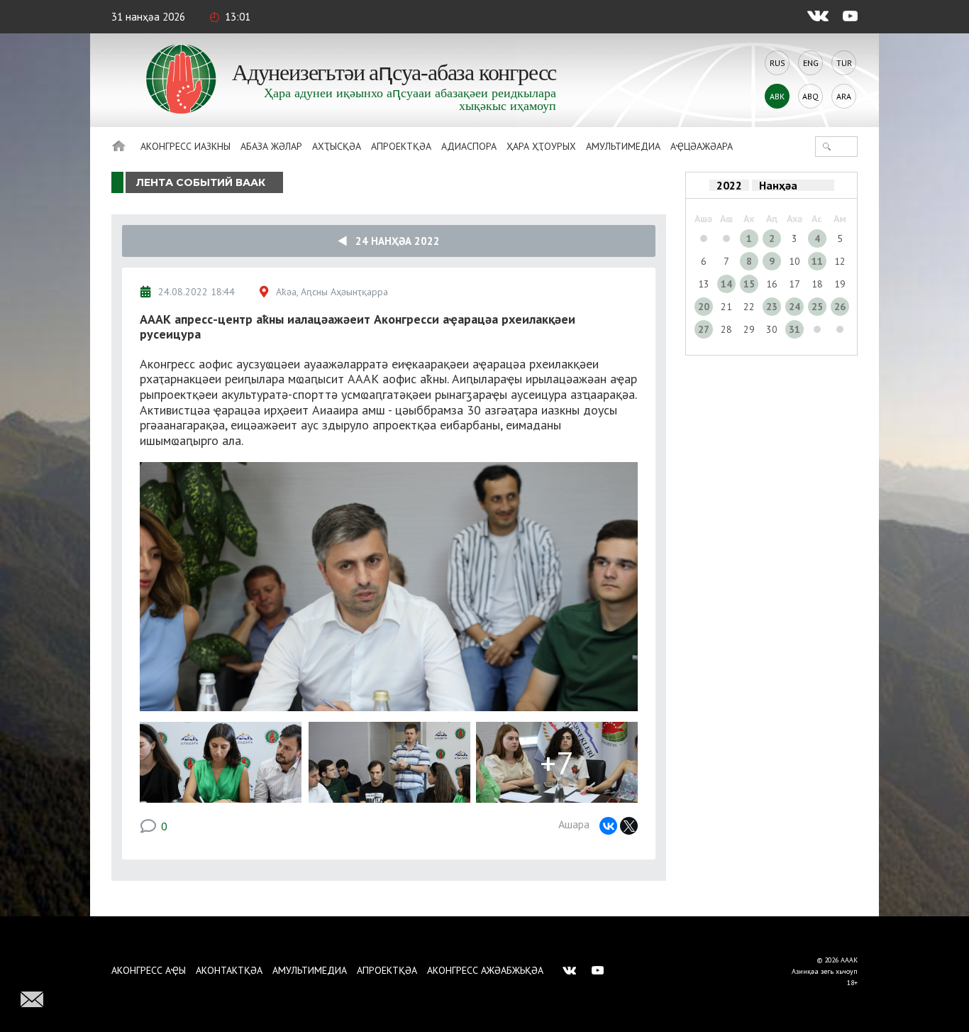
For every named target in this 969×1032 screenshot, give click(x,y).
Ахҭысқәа (336, 146)
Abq (810, 96)
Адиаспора (469, 146)
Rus (777, 62)
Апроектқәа (401, 146)
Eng (811, 62)
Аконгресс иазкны (185, 146)
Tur (844, 62)
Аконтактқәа (229, 970)
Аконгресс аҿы (148, 970)
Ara (843, 96)
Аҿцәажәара (701, 146)
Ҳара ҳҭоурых (541, 146)
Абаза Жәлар (271, 146)
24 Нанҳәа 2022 (393, 241)
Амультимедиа (623, 146)
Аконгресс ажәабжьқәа (485, 970)
